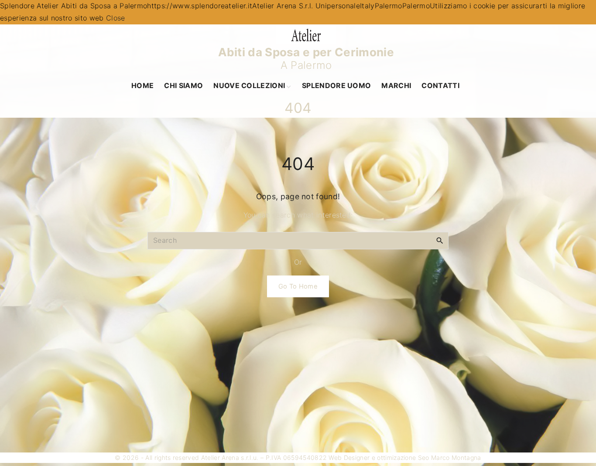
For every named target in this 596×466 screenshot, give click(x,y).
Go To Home (298, 286)
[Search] (440, 240)
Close (115, 18)
